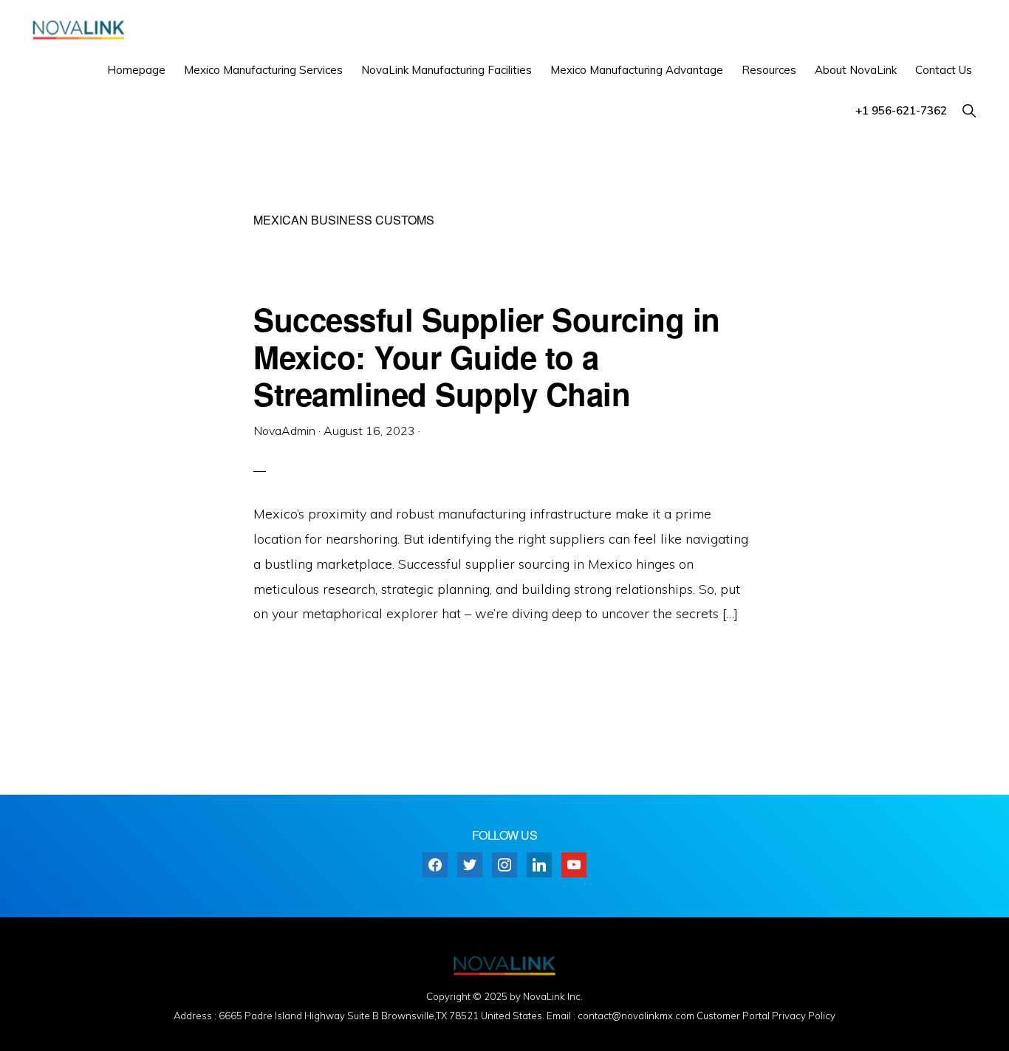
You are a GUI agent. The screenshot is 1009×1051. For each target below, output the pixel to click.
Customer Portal (733, 1015)
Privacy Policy (803, 1015)
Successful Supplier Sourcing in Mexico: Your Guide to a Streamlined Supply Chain (486, 356)
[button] (968, 110)
